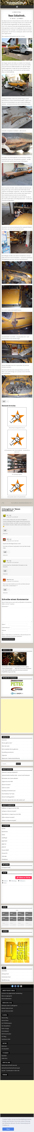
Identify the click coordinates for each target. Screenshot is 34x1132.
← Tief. (2, 503)
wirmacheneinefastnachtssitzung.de (11, 1068)
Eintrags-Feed (5, 974)
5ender (3, 828)
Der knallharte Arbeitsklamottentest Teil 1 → (22, 503)
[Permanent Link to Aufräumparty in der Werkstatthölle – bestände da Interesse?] (17, 439)
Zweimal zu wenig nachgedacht (9, 772)
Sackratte (4, 856)
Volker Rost (4, 1058)
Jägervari (4, 844)
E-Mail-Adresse (6, 627)
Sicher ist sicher (6, 787)
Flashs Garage (5, 1028)
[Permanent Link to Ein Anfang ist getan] (17, 463)
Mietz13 (9, 579)
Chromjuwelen (5, 1048)
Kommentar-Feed (6, 977)
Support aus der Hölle (7, 781)
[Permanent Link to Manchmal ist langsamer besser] (17, 416)
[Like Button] (4, 401)
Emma (3, 834)
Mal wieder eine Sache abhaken (10, 778)
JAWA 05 (4, 847)
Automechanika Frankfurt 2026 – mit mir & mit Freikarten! (16, 775)
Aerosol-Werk (5, 1020)
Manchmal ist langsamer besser (17, 427)
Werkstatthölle (17, 12)
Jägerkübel (4, 841)
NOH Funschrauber (6, 1034)
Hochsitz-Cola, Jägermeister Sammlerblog (12, 993)
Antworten (5, 533)
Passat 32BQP (5, 850)
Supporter (4, 755)
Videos (5, 880)
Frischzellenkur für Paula (8, 793)
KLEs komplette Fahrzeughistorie (10, 749)
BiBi (8, 539)
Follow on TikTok (24, 877)
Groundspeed (5, 1031)
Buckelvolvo (5, 831)
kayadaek (4, 1055)
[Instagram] (18, 986)
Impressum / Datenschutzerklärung (11, 758)
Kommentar (5, 606)
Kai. (8, 515)
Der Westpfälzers (6, 1026)
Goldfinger (4, 837)
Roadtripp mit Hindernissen (9, 790)
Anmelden (4, 970)
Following (12, 880)
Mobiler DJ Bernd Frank (7, 1008)
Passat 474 (4, 853)
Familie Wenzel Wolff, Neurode (9, 1065)
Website (4, 630)
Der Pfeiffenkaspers (7, 1023)
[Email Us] (21, 986)
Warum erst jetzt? (6, 784)
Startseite (4, 740)
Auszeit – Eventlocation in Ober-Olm (10, 1070)
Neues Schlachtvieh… (17, 15)
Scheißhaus (5, 859)
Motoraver (4, 1046)
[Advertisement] (17, 716)
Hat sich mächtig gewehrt (8, 797)
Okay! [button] (8, 1129)
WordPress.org (5, 980)
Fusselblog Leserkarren (8, 752)
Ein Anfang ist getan (17, 474)
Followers (21, 880)
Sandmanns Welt (6, 1039)
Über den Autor (5, 746)
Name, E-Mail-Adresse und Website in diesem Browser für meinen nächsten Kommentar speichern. (16, 635)
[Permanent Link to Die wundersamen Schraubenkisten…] (17, 485)
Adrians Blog (5, 1017)
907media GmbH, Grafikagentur (9, 1005)
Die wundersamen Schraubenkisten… (17, 497)
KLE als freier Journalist (7, 1011)
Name (4, 624)
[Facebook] (15, 986)
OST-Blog (4, 1036)
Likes (4, 882)
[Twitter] (12, 986)
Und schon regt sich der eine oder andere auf (13, 800)
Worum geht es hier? (7, 743)
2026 (17, 910)
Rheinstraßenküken (7, 998)
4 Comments (20, 18)
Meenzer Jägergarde (7, 996)
